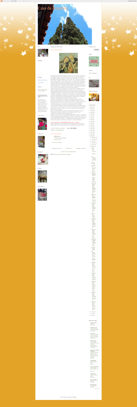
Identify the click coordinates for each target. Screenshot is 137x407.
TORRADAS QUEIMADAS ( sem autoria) (93, 168)
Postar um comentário (57, 142)
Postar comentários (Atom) (70, 151)
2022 (91, 114)
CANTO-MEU (93, 360)
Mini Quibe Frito (93, 385)
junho (92, 311)
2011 (91, 134)
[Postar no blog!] (71, 128)
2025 (91, 108)
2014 (91, 128)
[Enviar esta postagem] (68, 128)
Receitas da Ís (93, 340)
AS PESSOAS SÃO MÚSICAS (93, 159)
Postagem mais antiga (80, 148)
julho (92, 146)
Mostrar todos (97, 388)
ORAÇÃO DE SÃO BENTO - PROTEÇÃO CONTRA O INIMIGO (93, 178)
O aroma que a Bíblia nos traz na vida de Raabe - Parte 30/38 (94, 335)
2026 (91, 107)
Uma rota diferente (94, 366)
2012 (91, 132)
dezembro (93, 137)
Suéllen (55, 136)
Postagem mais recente (57, 148)
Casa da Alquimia (53, 8)
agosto (93, 144)
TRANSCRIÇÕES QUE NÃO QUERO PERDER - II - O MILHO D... (93, 223)
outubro (93, 141)
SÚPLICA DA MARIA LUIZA (93, 215)
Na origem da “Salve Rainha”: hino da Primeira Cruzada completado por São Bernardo (94, 355)
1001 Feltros (93, 373)
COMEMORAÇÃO (60, 130)
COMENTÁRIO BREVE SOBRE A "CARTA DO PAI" (93, 198)
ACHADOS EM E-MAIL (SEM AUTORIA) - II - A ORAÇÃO (93, 296)
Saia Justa (92, 333)
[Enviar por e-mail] (70, 128)
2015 (91, 126)
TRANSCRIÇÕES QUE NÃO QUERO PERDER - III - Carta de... (93, 207)
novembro (93, 139)
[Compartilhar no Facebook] (74, 128)
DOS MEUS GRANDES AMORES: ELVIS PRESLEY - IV (93, 256)
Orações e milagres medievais (94, 351)
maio (92, 313)
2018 (91, 121)
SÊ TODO (92, 381)
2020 (91, 117)
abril (92, 315)
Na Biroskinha (93, 384)
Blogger (74, 397)
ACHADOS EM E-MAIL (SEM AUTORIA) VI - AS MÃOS (93, 233)
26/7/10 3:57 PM (57, 139)
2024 (91, 110)
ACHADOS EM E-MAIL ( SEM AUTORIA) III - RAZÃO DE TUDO (93, 286)
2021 (91, 116)
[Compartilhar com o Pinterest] (75, 128)
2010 (91, 135)
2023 (91, 112)
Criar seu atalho (40, 82)
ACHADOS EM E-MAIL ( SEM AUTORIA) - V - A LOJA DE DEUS (93, 267)
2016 (91, 125)
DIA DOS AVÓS (93, 163)
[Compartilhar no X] (73, 128)
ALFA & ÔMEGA (93, 379)
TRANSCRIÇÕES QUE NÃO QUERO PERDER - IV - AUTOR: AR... (93, 188)
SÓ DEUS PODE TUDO (93, 248)
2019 (91, 119)
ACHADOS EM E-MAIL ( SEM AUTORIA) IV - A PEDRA (93, 276)
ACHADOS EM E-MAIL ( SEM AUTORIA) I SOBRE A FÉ (93, 305)
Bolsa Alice (92, 323)
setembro (93, 142)
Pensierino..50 (93, 327)
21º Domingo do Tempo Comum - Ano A (94, 369)
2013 (91, 130)
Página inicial (69, 148)
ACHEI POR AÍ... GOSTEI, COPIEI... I (93, 151)
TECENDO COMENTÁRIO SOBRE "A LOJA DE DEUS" (93, 242)
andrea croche (93, 322)
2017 (91, 123)
